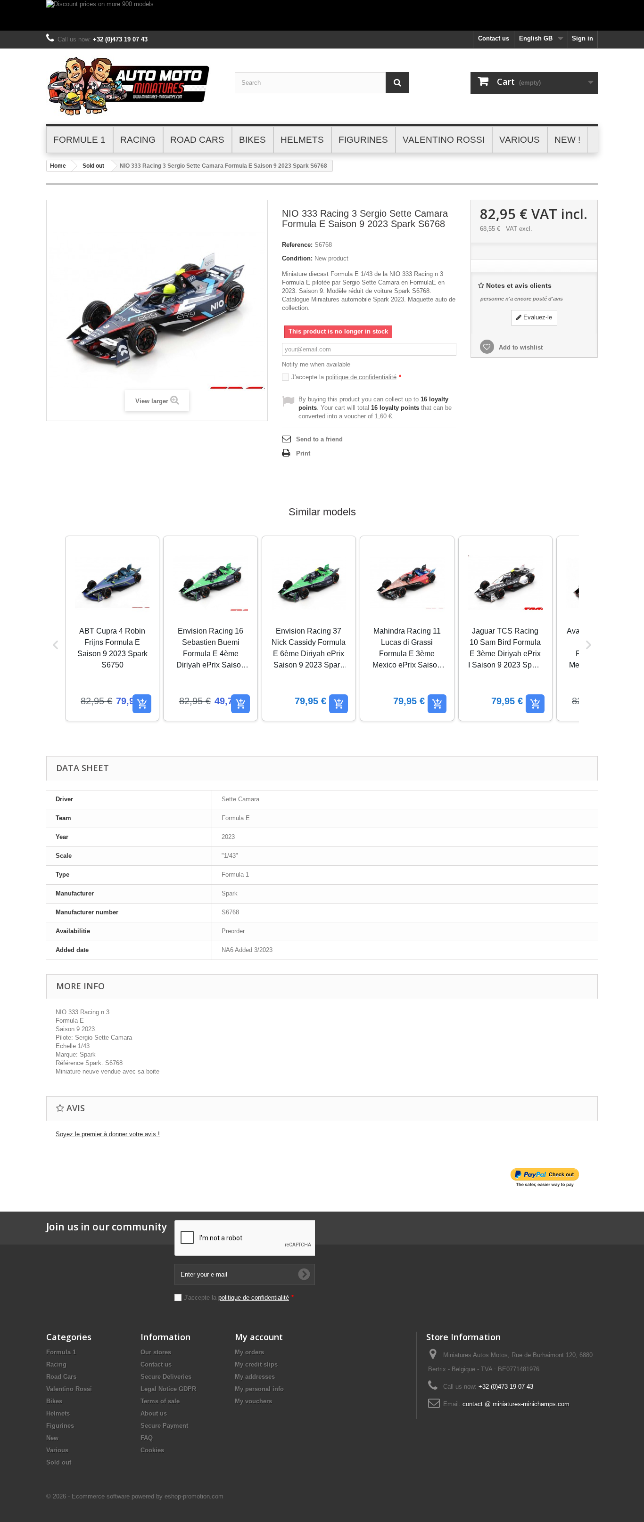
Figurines (60, 1425)
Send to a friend (319, 439)
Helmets (58, 1413)
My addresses (255, 1376)
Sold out (93, 166)
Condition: (297, 258)
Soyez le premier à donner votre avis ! (108, 1134)
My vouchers (253, 1401)
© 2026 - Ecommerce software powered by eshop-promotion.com (134, 1496)
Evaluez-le (536, 317)
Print (303, 453)
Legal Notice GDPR (168, 1388)
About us (153, 1413)
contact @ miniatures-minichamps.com (516, 1404)
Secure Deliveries (165, 1376)
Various (57, 1450)
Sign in (582, 38)
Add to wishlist (520, 347)
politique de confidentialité (361, 377)
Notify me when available (316, 364)
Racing (56, 1364)
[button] (55, 645)
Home (58, 166)
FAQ (146, 1437)
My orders (249, 1352)
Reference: (297, 244)
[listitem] (112, 628)
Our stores (155, 1352)
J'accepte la (346, 377)
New (52, 1437)
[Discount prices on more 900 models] (322, 15)
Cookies (152, 1450)
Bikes (54, 1401)
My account (259, 1337)
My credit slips (256, 1364)
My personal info (259, 1388)
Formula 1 (61, 1352)
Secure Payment (164, 1425)
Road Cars (61, 1376)
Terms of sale (160, 1401)
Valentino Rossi (69, 1388)
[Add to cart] (141, 703)
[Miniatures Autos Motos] (133, 86)
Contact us (493, 38)
